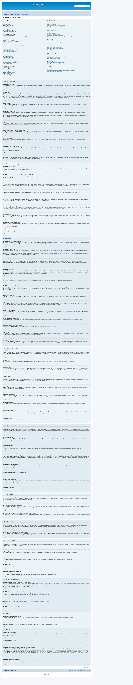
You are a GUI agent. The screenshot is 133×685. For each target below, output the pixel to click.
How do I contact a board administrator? (54, 71)
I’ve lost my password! (7, 29)
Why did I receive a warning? (8, 58)
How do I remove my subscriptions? (54, 58)
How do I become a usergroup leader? (54, 26)
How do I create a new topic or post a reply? (11, 49)
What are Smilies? (6, 69)
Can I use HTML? (6, 68)
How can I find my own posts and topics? (55, 50)
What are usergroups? (51, 24)
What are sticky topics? (7, 74)
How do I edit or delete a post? (8, 50)
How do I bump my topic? (7, 63)
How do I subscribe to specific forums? (54, 57)
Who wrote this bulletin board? (52, 67)
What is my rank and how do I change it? (10, 43)
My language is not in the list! (8, 40)
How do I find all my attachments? (53, 63)
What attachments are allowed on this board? (55, 62)
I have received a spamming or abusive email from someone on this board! (61, 36)
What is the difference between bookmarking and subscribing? (59, 54)
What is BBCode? (6, 67)
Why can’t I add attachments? (8, 57)
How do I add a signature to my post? (10, 51)
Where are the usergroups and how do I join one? (56, 25)
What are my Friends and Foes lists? (54, 40)
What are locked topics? (7, 75)
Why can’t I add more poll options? (9, 53)
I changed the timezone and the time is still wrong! (12, 39)
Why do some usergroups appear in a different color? (57, 27)
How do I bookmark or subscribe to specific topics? (56, 56)
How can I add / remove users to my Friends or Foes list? (58, 42)
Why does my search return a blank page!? (55, 48)
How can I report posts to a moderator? (10, 59)
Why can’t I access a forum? (8, 56)
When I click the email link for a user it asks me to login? (13, 45)
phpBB (43, 200)
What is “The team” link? (51, 30)
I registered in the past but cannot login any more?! (12, 27)
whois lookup (5, 650)
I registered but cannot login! (8, 25)
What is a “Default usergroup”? (53, 29)
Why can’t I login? (6, 26)
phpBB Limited (38, 633)
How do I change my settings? (8, 35)
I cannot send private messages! (53, 34)
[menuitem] (10, 12)
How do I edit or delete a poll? (8, 55)
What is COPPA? (6, 23)
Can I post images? (6, 71)
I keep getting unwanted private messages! (55, 35)
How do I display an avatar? (8, 42)
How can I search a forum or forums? (54, 46)
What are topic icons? (7, 77)
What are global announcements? (9, 72)
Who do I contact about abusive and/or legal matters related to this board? (61, 70)
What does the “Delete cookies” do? (9, 31)
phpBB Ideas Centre (59, 642)
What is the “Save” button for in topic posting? (11, 61)
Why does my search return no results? (54, 47)
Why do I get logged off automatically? (10, 30)
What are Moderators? (51, 23)
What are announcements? (8, 73)
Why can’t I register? (7, 24)
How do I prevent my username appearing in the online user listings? (15, 36)
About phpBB (5, 635)
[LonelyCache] (18, 6)
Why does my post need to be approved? (10, 62)
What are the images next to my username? (11, 41)
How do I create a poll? (7, 52)
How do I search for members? (53, 49)
